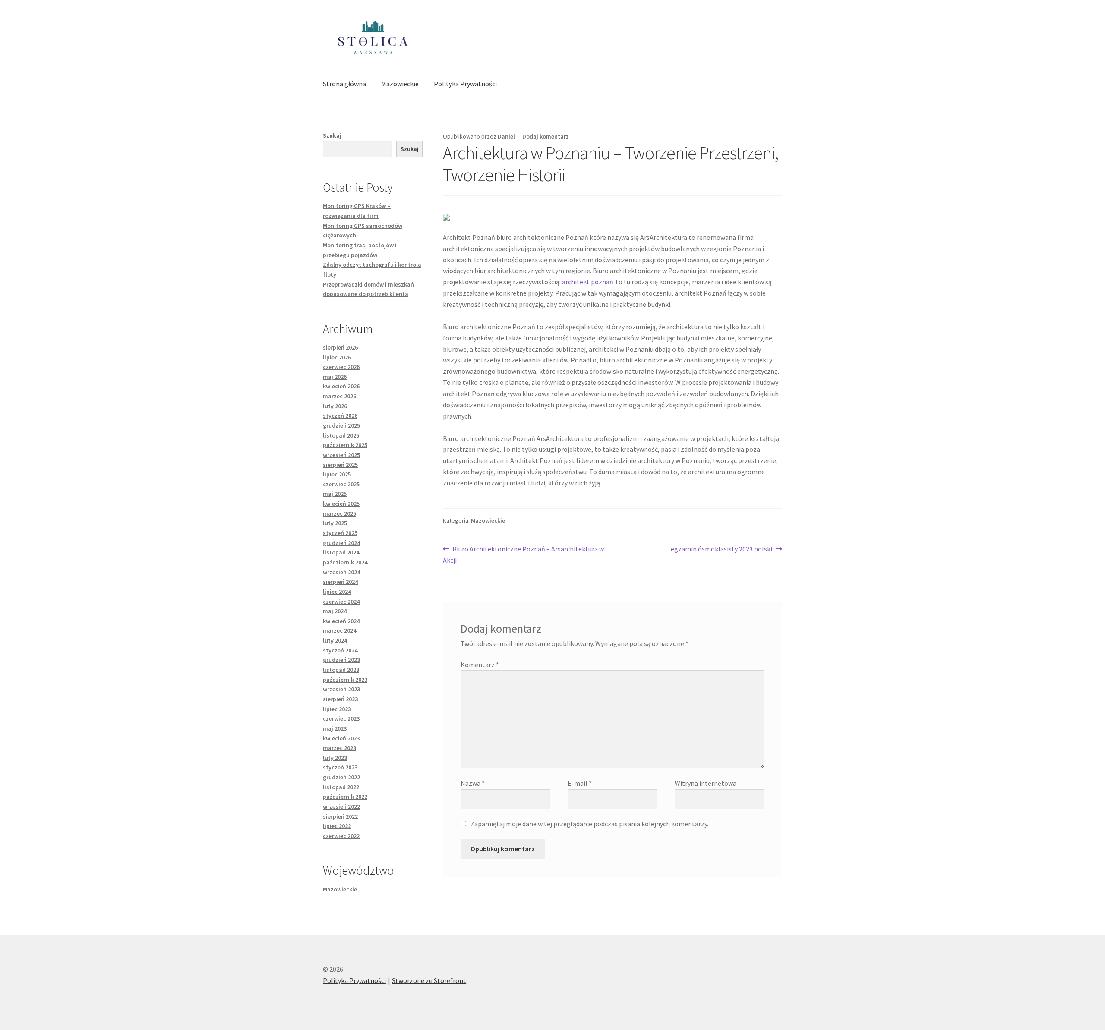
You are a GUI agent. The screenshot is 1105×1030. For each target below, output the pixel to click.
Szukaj (332, 135)
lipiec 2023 (337, 709)
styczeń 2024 (340, 650)
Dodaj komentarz (545, 136)
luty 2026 (335, 406)
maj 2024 (335, 611)
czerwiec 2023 (341, 718)
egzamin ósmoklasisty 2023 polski (721, 549)
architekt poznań (587, 281)
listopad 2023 (341, 670)
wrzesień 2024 (341, 572)
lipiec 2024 (337, 591)
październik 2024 (345, 562)
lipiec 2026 (337, 357)
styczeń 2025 (340, 533)
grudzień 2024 (341, 543)
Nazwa (473, 783)
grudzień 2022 (341, 777)
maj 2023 (335, 728)
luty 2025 (335, 523)
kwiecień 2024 (341, 621)
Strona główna (344, 83)
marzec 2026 (339, 396)
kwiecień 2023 (341, 738)
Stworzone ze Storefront (429, 980)
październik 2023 (345, 680)
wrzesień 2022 (341, 806)
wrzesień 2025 (341, 455)
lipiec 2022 (337, 826)
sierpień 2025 (340, 465)
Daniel (506, 136)
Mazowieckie (400, 83)
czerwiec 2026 (341, 367)
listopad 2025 (341, 435)
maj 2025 (335, 494)
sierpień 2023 (340, 699)
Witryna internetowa (705, 783)
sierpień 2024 (340, 582)
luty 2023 (335, 758)
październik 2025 (345, 445)
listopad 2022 (341, 787)
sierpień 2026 (340, 347)
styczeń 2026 (340, 415)
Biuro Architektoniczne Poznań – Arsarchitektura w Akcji (523, 554)
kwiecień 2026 (341, 386)
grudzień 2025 (341, 425)
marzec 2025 (339, 513)
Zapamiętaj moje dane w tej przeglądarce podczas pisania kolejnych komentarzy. (589, 823)
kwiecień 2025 (341, 503)
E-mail (580, 783)
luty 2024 (335, 640)
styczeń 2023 (340, 767)
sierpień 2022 (340, 816)
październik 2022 (345, 796)
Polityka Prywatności (465, 83)
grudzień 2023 (341, 660)
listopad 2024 (341, 552)
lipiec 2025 (337, 474)
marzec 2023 (339, 748)
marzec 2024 (339, 630)
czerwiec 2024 (341, 601)
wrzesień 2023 (341, 689)
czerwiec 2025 (341, 484)
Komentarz (480, 664)
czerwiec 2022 (341, 836)
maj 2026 (335, 377)
